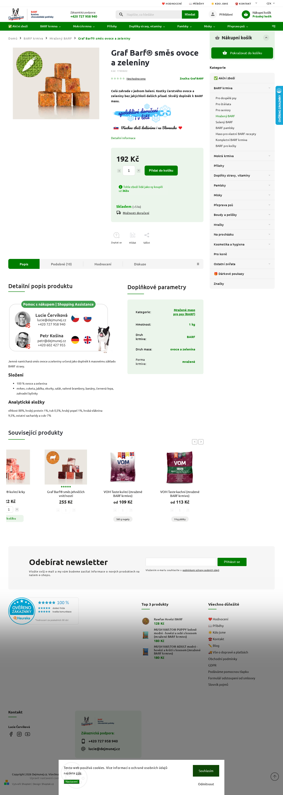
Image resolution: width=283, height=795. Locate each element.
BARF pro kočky (226, 146)
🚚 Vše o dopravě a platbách (228, 652)
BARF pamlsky (225, 128)
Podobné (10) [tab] (61, 264)
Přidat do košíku (161, 170)
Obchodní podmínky (222, 659)
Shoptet (26, 783)
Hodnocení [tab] (102, 264)
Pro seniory (223, 110)
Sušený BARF (224, 122)
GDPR (212, 665)
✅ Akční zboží (224, 78)
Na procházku (224, 234)
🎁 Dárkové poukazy (229, 274)
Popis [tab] (24, 264)
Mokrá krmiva (224, 156)
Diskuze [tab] (140, 264)
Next (201, 441)
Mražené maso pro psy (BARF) (184, 312)
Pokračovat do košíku (246, 53)
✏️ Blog (213, 645)
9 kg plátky (177, 519)
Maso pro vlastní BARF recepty (236, 134)
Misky (218, 195)
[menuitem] (21, 26)
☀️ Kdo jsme (219, 3)
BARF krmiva (223, 88)
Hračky (219, 225)
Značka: (191, 78)
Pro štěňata (223, 104)
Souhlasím (206, 771)
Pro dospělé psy (226, 98)
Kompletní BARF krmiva (231, 140)
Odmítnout (206, 784)
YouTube (27, 734)
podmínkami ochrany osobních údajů (201, 570)
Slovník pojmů (218, 684)
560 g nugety (120, 519)
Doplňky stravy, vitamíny (232, 175)
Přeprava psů (223, 205)
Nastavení (71, 781)
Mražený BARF (225, 116)
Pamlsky (220, 185)
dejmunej (10, 734)
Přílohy (219, 166)
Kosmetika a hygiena (229, 244)
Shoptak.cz (48, 783)
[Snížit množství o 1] (119, 171)
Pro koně (220, 254)
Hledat (190, 14)
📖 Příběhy (196, 3)
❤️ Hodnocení (172, 3)
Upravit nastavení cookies (46, 778)
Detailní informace (123, 138)
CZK (269, 3)
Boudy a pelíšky (225, 215)
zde (78, 773)
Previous (195, 441)
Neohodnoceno (136, 78)
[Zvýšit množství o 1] (138, 171)
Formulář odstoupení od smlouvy (231, 678)
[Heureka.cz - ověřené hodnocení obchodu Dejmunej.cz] (40, 611)
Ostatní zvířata (225, 264)
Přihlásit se (232, 562)
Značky (219, 283)
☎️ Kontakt (243, 3)
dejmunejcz (19, 734)
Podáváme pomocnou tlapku (228, 672)
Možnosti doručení (136, 213)
